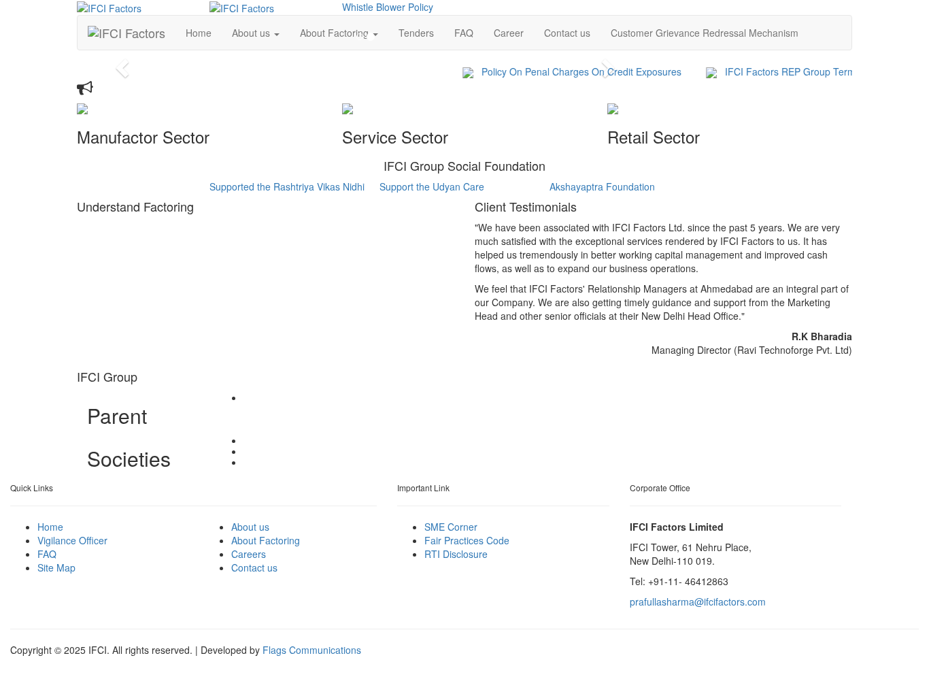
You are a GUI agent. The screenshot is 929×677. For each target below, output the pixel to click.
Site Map (56, 567)
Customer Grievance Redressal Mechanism (704, 32)
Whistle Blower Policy (387, 7)
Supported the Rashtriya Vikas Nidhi (287, 186)
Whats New (131, 88)
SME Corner (450, 526)
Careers (248, 554)
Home (50, 526)
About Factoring (265, 540)
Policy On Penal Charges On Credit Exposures (573, 71)
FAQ (46, 554)
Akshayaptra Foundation (602, 186)
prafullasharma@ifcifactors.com (698, 601)
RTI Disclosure (456, 554)
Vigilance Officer (72, 540)
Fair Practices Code (466, 540)
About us (250, 526)
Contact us (567, 32)
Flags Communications (312, 650)
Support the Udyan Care (431, 186)
